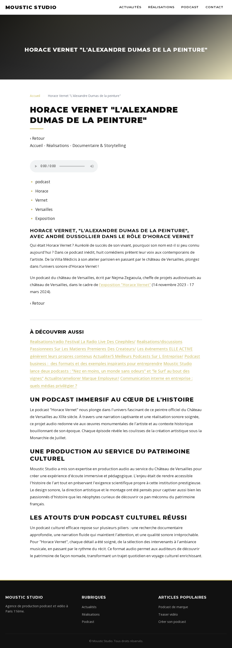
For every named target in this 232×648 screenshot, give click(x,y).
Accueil (35, 96)
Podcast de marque (173, 607)
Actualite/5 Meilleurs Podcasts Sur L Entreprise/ (138, 356)
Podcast (190, 7)
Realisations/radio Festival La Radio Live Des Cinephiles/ (82, 341)
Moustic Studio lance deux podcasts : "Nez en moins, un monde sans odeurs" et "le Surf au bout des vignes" (111, 371)
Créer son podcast (172, 621)
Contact (214, 7)
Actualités (130, 7)
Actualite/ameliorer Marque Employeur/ (82, 378)
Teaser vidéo (168, 614)
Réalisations (161, 7)
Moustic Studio (31, 7)
